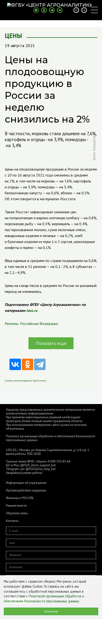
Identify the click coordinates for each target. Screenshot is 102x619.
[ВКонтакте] (15, 364)
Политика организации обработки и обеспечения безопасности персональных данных (50, 438)
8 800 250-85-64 (59, 461)
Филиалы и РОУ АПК (20, 498)
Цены (13, 36)
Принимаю (51, 611)
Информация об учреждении (26, 483)
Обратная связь (17, 513)
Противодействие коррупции (26, 490)
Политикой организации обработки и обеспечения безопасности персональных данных (44, 598)
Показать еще (51, 343)
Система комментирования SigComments (25, 380)
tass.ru (31, 310)
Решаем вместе (16, 506)
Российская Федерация (39, 323)
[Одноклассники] (27, 364)
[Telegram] (40, 364)
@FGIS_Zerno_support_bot (38, 465)
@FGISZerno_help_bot (41, 469)
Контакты (12, 521)
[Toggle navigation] (94, 9)
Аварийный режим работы (24, 473)
